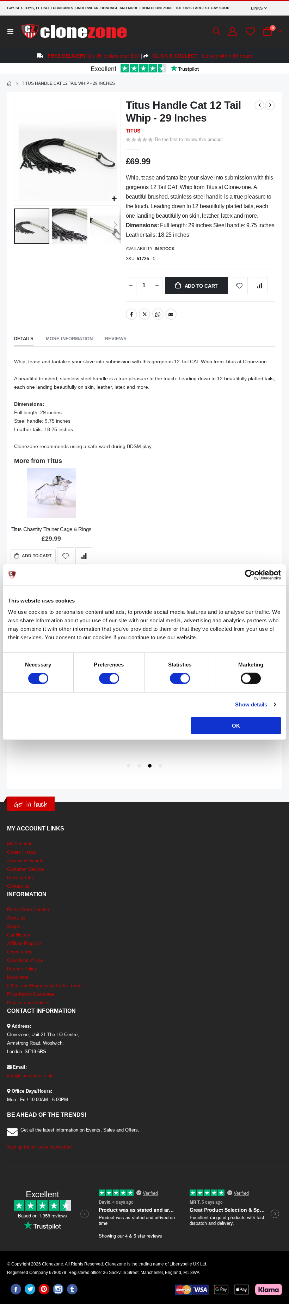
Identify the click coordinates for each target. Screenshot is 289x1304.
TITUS (133, 131)
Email (171, 314)
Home (9, 83)
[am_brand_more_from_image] (51, 494)
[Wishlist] (250, 31)
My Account (19, 843)
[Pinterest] (44, 1289)
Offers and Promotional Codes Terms (45, 985)
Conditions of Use (25, 960)
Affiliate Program (24, 943)
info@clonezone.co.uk (30, 1075)
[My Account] (232, 31)
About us (16, 918)
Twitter (144, 314)
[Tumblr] (72, 1289)
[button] (114, 199)
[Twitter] (30, 1289)
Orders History (22, 852)
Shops (13, 926)
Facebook (131, 314)
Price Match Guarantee (30, 994)
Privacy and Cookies (28, 1002)
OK (236, 725)
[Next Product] (270, 105)
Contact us (18, 886)
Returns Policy (22, 968)
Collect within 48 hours (202, 56)
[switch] (109, 679)
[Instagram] (58, 1289)
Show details (251, 704)
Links (257, 8)
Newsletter (18, 977)
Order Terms (19, 951)
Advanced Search (25, 860)
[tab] (23, 339)
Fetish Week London (28, 909)
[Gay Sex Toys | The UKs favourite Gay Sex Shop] (73, 31)
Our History (18, 935)
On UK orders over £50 (93, 56)
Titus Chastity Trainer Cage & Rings (51, 529)
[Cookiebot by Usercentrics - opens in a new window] (250, 575)
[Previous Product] (259, 105)
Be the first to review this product (189, 139)
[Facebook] (16, 1289)
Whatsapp (158, 314)
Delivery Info (20, 877)
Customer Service (25, 869)
